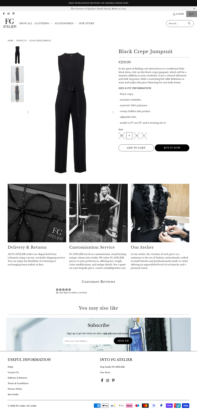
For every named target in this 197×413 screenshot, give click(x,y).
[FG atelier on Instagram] (8, 14)
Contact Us (13, 372)
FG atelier (21, 406)
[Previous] (28, 112)
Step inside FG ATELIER (112, 367)
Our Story (105, 372)
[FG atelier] (9, 23)
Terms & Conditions (18, 383)
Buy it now (172, 147)
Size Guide (13, 394)
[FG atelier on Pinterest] (13, 14)
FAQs (10, 367)
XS (121, 135)
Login (180, 14)
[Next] (113, 112)
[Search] (189, 23)
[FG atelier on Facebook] (3, 14)
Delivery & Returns (17, 378)
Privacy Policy (15, 389)
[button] (44, 23)
